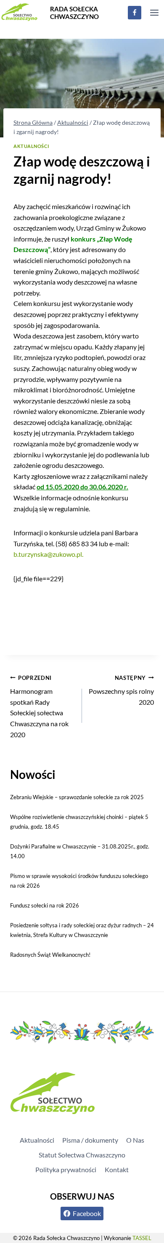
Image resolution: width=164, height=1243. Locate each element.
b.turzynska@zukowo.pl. (48, 554)
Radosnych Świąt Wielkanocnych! (50, 954)
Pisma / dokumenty (90, 1140)
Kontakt (117, 1169)
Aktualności (31, 146)
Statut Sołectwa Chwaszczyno (82, 1155)
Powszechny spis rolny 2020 (121, 690)
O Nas (135, 1140)
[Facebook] (134, 12)
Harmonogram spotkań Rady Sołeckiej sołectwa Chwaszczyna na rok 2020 (39, 706)
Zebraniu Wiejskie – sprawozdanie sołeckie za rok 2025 (77, 797)
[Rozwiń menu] (154, 12)
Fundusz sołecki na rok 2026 (44, 905)
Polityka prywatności (65, 1169)
